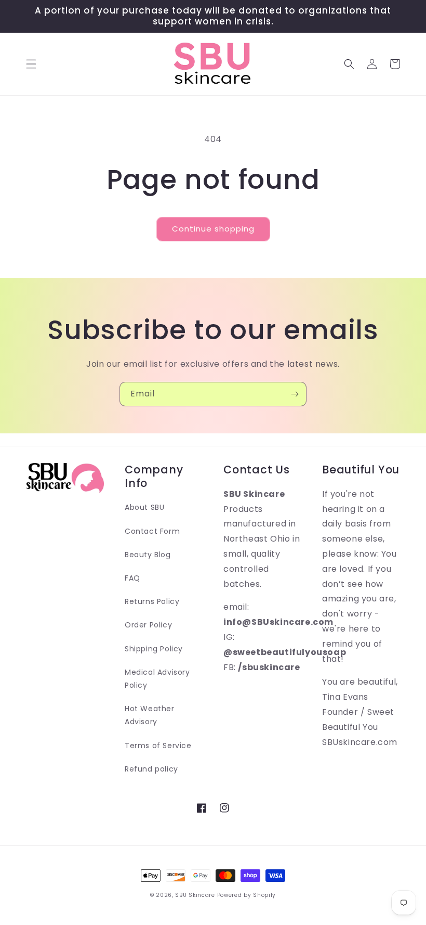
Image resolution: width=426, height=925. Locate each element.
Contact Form (152, 531)
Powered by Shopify (246, 895)
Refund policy (151, 769)
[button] (31, 64)
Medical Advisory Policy (157, 678)
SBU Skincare (195, 895)
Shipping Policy (154, 649)
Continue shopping (213, 228)
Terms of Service (158, 745)
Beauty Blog (148, 554)
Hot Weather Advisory (150, 715)
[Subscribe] (294, 394)
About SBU (144, 507)
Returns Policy (152, 601)
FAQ (132, 578)
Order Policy (148, 625)
